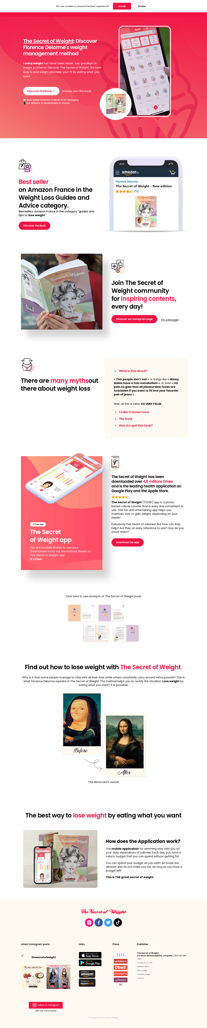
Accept (122, 6)
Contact (140, 978)
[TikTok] (118, 922)
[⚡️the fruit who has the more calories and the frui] (33, 977)
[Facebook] (99, 922)
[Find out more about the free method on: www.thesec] (59, 977)
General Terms (143, 966)
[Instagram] (89, 922)
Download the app (127, 542)
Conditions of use (144, 962)
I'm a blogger (170, 320)
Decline (142, 6)
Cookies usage (143, 974)
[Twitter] (108, 922)
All (120, 984)
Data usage (142, 970)
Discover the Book (34, 225)
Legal (139, 959)
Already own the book (76, 91)
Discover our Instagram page (134, 319)
